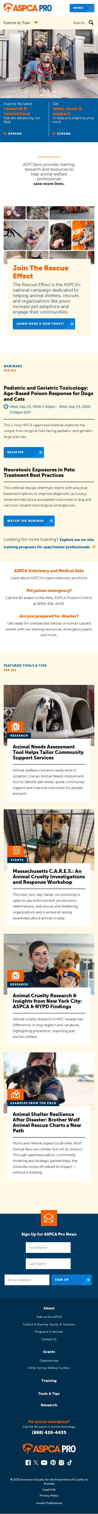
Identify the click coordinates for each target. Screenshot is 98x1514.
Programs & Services (49, 1331)
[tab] (24, 120)
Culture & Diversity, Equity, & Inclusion (49, 1324)
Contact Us (49, 1339)
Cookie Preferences (49, 1503)
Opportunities (49, 1360)
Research (49, 1405)
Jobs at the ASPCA (49, 1317)
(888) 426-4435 (49, 1432)
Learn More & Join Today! (40, 323)
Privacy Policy (49, 1495)
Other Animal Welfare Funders (49, 1368)
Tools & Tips (49, 1393)
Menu (78, 8)
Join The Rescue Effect (40, 272)
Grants (49, 1351)
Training (49, 1380)
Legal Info (49, 1489)
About (49, 1308)
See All (10, 370)
